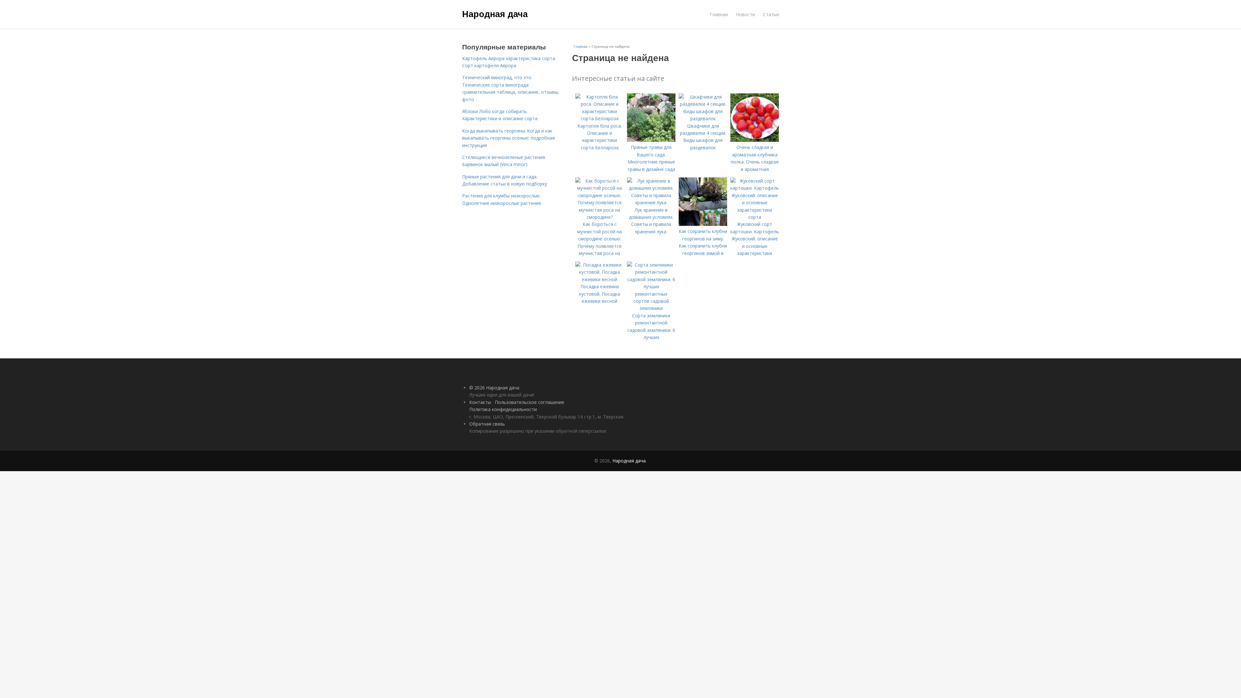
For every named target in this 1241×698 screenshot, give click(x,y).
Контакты (480, 402)
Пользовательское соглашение (529, 402)
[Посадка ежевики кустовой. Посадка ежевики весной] (599, 279)
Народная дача (495, 13)
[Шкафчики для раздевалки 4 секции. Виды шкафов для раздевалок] (703, 118)
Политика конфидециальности (503, 409)
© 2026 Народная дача (494, 388)
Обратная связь (487, 424)
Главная (719, 14)
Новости (745, 14)
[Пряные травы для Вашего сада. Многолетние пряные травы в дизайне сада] (651, 140)
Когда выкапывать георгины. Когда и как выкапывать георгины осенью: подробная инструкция (508, 138)
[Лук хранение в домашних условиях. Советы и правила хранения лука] (651, 202)
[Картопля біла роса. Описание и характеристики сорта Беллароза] (599, 118)
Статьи (771, 14)
